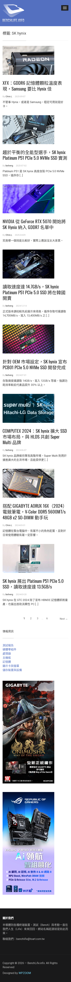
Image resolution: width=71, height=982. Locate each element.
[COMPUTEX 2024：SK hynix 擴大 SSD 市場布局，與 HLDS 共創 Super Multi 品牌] (28, 408)
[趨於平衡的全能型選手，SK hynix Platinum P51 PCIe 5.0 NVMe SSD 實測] (28, 129)
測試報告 (8, 645)
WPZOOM (25, 973)
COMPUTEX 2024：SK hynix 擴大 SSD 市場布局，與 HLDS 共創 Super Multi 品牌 (35, 436)
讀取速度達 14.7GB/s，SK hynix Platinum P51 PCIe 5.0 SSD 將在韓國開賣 (34, 292)
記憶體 (7, 661)
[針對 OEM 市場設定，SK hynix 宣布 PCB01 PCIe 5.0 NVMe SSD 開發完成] (28, 338)
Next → (64, 618)
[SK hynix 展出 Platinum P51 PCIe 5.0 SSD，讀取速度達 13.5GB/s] (28, 558)
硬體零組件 (9, 649)
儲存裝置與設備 (12, 670)
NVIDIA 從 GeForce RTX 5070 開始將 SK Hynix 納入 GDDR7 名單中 (34, 224)
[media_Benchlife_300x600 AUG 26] (28, 731)
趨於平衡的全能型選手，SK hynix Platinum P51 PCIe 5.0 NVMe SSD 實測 (35, 155)
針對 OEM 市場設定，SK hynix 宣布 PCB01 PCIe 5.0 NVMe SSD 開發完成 (35, 364)
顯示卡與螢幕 (11, 666)
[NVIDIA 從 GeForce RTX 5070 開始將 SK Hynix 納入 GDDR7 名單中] (28, 198)
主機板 (7, 657)
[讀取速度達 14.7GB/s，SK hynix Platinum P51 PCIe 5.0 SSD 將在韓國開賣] (28, 263)
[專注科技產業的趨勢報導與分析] (13, 12)
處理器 (7, 653)
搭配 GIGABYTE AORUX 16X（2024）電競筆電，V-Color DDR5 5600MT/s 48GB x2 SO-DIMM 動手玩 (35, 511)
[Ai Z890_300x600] (28, 843)
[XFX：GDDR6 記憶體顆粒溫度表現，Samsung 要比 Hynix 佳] (28, 60)
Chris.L (9, 96)
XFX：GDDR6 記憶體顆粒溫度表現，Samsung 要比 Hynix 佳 (32, 85)
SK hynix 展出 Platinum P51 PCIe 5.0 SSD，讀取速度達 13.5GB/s (33, 584)
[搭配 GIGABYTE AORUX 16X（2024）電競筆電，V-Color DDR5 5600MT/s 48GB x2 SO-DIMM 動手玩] (28, 483)
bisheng (9, 165)
